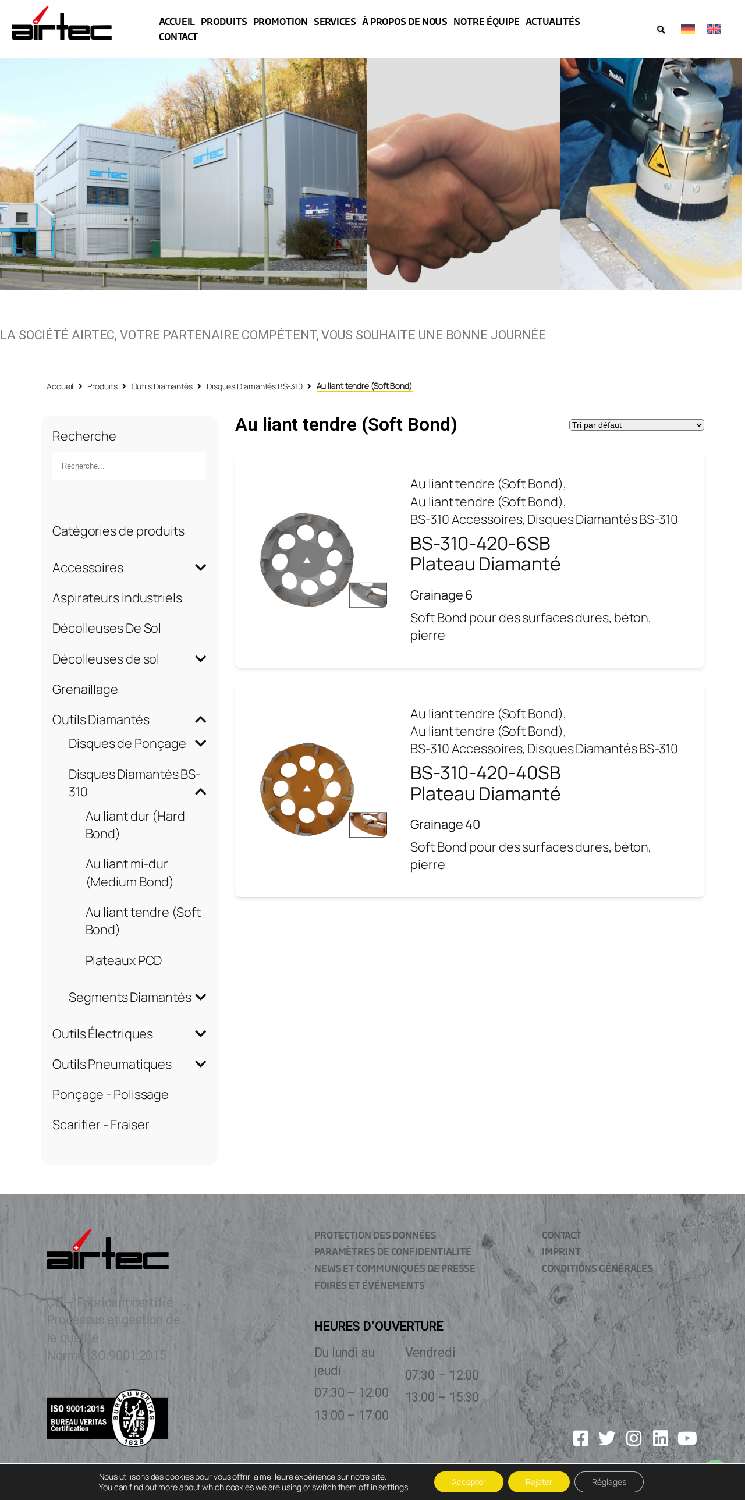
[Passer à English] (713, 28)
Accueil (60, 386)
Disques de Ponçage (127, 743)
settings (392, 1487)
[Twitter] (607, 1438)
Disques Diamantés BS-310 (255, 386)
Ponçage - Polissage (110, 1094)
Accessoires (87, 567)
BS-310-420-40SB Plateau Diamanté (485, 783)
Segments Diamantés (130, 997)
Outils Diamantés (162, 386)
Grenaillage (85, 689)
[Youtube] (687, 1438)
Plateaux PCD (124, 960)
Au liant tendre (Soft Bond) (486, 483)
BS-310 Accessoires (466, 519)
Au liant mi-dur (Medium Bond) (130, 872)
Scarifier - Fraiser (101, 1124)
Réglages (609, 1481)
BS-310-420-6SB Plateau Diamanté (485, 553)
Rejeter (539, 1481)
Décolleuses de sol (105, 659)
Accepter (469, 1481)
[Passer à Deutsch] (688, 28)
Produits (102, 386)
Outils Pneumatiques (112, 1064)
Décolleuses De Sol (106, 628)
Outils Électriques (102, 1033)
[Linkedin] (660, 1438)
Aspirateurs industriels (117, 598)
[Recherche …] (661, 30)
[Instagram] (634, 1438)
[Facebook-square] (581, 1438)
